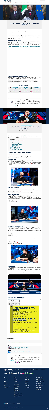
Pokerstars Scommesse (16, 390)
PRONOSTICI (26, 88)
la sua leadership (17, 160)
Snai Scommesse (16, 388)
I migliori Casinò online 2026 (39, 378)
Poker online (14, 1)
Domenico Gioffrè (14, 348)
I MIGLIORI (15, 91)
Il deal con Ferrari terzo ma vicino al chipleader (16, 144)
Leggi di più (24, 366)
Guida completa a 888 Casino (28, 382)
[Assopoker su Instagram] (9, 373)
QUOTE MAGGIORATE (15, 88)
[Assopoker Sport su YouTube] (30, 373)
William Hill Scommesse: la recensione (18, 395)
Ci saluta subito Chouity (14, 141)
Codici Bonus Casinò (38, 386)
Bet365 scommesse (16, 386)
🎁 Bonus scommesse (12, 2)
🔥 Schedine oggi (25, 2)
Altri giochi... (27, 1)
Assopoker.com (16, 369)
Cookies (4, 377)
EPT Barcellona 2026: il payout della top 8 (15, 147)
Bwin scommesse (16, 394)
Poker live (17, 1)
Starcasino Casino (27, 385)
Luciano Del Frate (12, 104)
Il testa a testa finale (13, 146)
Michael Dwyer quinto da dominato (15, 142)
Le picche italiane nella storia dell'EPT (14, 148)
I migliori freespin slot (38, 389)
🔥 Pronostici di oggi (30, 2)
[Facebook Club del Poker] (23, 373)
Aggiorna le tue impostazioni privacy (8, 379)
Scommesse (23, 1)
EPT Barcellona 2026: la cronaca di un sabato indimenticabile (17, 140)
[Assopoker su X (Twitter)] (16, 373)
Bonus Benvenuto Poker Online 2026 (40, 379)
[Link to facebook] (15, 362)
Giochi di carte (5, 388)
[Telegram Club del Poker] (21, 373)
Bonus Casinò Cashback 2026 (39, 383)
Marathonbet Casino (27, 387)
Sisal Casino (26, 380)
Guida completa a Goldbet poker (18, 380)
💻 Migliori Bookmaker (6, 2)
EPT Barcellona (26, 135)
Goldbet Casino (26, 381)
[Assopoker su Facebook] (18, 373)
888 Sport (15, 391)
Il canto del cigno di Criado (14, 145)
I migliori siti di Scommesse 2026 (39, 382)
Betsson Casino (26, 377)
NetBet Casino (26, 383)
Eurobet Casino (26, 384)
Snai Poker (15, 378)
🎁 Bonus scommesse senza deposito (19, 2)
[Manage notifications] (47, 408)
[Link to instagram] (17, 362)
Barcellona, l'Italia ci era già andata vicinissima (16, 149)
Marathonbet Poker (16, 382)
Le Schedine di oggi (6, 387)
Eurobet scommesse (16, 387)
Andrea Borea (28, 130)
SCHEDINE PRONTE (37, 88)
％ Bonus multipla (40, 2)
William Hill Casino (27, 386)
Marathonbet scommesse (17, 396)
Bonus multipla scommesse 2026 (39, 385)
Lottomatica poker (16, 381)
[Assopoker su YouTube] (12, 373)
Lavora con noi (5, 378)
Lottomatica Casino (27, 379)
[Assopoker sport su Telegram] (27, 373)
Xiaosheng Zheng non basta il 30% (15, 143)
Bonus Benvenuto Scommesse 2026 (40, 381)
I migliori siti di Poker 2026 (39, 380)
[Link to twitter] (17, 105)
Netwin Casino (26, 378)
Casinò (20, 1)
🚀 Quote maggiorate (35, 2)
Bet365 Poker (15, 379)
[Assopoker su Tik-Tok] (14, 373)
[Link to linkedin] (15, 105)
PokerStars (15, 377)
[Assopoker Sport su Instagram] (25, 373)
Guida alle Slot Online (38, 387)
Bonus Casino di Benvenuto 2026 (39, 377)
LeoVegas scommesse (16, 389)
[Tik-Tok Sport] (32, 373)
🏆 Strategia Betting (45, 2)
